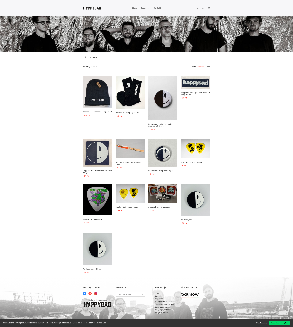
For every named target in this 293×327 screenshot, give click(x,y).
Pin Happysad (186, 220)
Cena (208, 67)
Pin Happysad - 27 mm (92, 269)
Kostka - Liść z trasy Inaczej (127, 207)
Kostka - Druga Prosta (92, 219)
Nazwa (200, 67)
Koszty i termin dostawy (164, 304)
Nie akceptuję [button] (261, 323)
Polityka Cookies (161, 312)
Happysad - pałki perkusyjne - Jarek (128, 163)
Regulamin (159, 299)
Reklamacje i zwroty (163, 307)
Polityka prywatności (163, 310)
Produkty (145, 8)
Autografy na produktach (165, 301)
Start (134, 8)
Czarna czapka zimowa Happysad (97, 112)
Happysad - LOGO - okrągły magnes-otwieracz (160, 125)
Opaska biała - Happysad (159, 207)
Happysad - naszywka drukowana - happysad (195, 93)
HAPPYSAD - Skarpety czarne (127, 113)
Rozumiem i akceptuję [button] (279, 323)
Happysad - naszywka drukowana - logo (97, 172)
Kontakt (157, 8)
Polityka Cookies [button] (102, 323)
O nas (157, 293)
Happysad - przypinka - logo (160, 171)
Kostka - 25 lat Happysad (191, 162)
